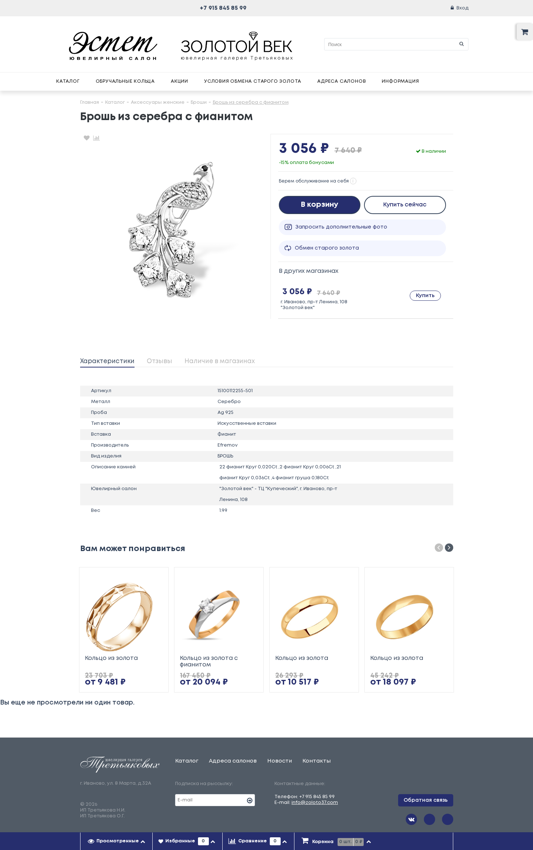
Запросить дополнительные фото (341, 227)
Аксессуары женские (158, 102)
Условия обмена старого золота (252, 81)
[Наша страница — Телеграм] (429, 819)
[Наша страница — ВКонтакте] (411, 819)
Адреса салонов (341, 81)
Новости (279, 761)
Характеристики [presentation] (107, 361)
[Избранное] (87, 138)
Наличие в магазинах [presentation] (220, 361)
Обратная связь (426, 800)
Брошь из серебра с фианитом (251, 102)
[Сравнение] (96, 138)
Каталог (68, 81)
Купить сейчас (404, 205)
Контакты (316, 761)
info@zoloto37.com (315, 803)
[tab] (107, 362)
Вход (462, 8)
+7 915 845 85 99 (223, 8)
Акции (179, 81)
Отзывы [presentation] (159, 361)
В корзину (319, 204)
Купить (425, 295)
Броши (199, 102)
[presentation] (116, 841)
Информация (400, 81)
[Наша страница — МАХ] (447, 819)
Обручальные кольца (125, 81)
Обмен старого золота (327, 248)
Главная (89, 102)
